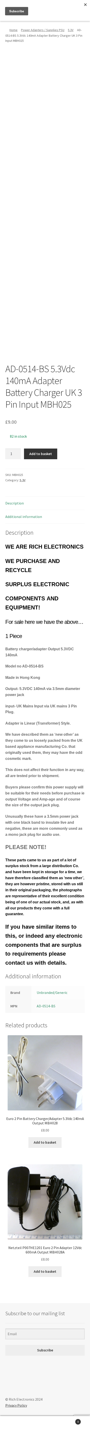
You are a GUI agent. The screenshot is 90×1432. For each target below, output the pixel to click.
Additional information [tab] (23, 516)
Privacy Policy (16, 1405)
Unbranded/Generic (52, 992)
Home (13, 30)
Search (45, 1424)
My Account (15, 1424)
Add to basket (40, 453)
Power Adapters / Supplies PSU (42, 30)
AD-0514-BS (46, 1006)
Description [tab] (14, 503)
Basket (69, 1420)
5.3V (70, 30)
